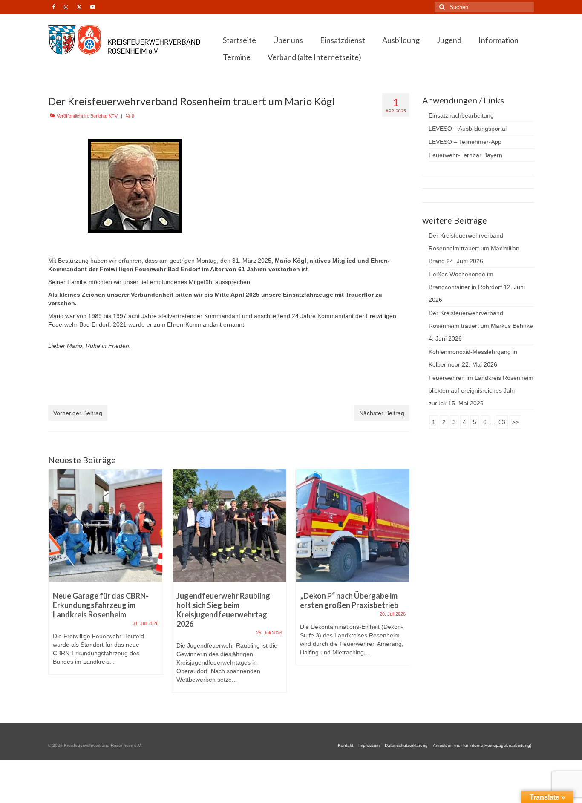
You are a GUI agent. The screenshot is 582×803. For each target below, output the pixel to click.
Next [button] (402, 585)
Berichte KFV (104, 115)
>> (515, 422)
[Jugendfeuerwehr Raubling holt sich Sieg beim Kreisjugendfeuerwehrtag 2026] (229, 525)
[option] (105, 576)
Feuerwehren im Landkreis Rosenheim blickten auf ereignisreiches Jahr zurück (481, 390)
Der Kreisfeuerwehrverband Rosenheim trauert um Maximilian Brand (474, 248)
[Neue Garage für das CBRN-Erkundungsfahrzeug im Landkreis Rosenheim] (106, 525)
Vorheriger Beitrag (77, 413)
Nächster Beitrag (381, 413)
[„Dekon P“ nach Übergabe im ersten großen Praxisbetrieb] (353, 525)
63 (501, 422)
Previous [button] (55, 585)
